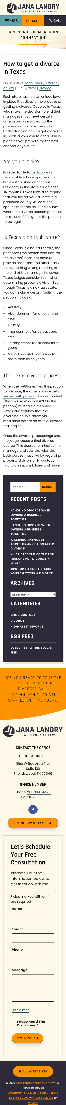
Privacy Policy (47, 1093)
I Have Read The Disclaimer (31, 1023)
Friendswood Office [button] (33, 823)
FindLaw (33, 1102)
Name (17, 908)
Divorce (45, 88)
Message (19, 970)
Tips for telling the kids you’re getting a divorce (32, 571)
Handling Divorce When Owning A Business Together (30, 514)
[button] (11, 20)
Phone (17, 949)
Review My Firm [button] (33, 1071)
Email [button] (35, 21)
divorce (42, 172)
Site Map (30, 1093)
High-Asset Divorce (27, 626)
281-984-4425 (25, 695)
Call (57, 20)
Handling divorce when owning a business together (30, 529)
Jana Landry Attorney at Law (35, 1083)
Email (18, 929)
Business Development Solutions (31, 1098)
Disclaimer (20, 1010)
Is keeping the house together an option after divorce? (32, 544)
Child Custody (23, 615)
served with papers (19, 396)
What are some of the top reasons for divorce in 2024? (32, 558)
